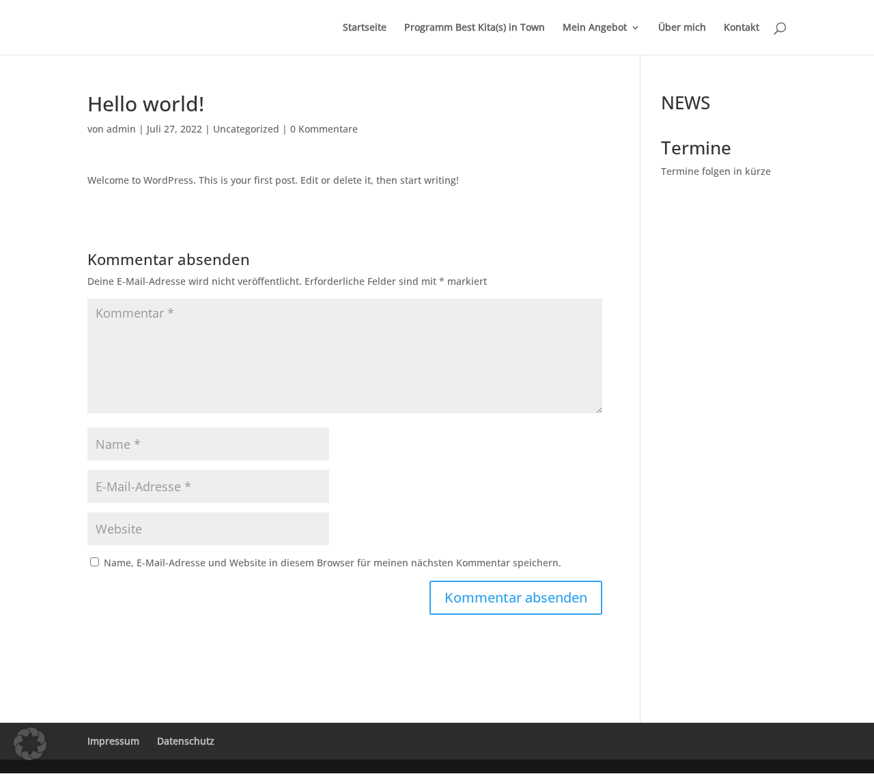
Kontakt (741, 28)
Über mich (682, 28)
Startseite (364, 28)
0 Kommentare (324, 128)
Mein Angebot (595, 28)
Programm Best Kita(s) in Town (474, 28)
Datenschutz (185, 740)
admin (121, 128)
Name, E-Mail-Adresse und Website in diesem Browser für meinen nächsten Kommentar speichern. (332, 562)
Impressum (113, 740)
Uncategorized (246, 128)
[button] (30, 744)
